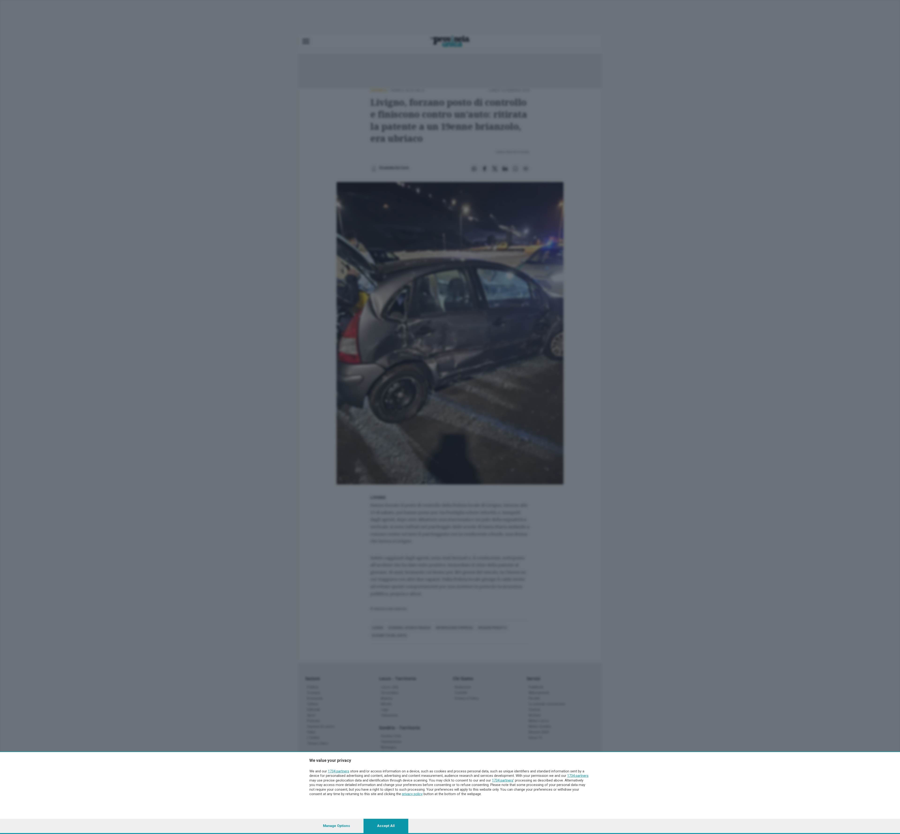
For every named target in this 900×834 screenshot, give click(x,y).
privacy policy (412, 794)
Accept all (386, 826)
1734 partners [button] (338, 771)
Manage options (336, 826)
